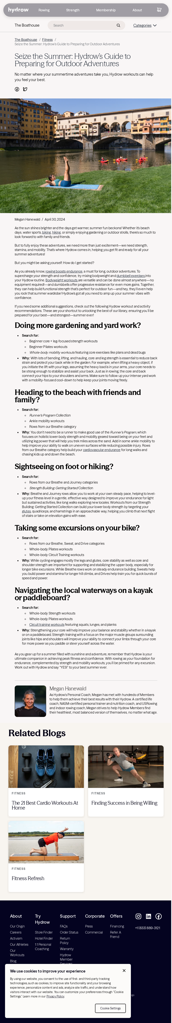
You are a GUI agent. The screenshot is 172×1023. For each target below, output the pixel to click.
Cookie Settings (110, 1008)
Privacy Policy (55, 996)
